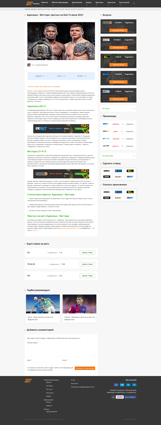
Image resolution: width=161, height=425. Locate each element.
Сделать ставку (87, 252)
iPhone (48, 402)
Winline (48, 382)
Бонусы (89, 2)
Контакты (74, 383)
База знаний (124, 2)
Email (64, 360)
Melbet (48, 396)
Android (49, 406)
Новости (44, 2)
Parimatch (49, 393)
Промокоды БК (51, 412)
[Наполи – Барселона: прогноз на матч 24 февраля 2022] (79, 313)
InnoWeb (133, 419)
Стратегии (111, 2)
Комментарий (32, 343)
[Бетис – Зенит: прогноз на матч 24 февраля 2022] (43, 313)
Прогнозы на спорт (44, 9)
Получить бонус (118, 30)
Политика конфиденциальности (83, 387)
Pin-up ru (49, 389)
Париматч (35, 230)
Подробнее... (129, 23)
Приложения (77, 2)
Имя (29, 360)
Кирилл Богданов (42, 65)
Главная (36, 4)
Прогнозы (99, 2)
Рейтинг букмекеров (60, 2)
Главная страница (30, 9)
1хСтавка (49, 386)
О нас (73, 380)
